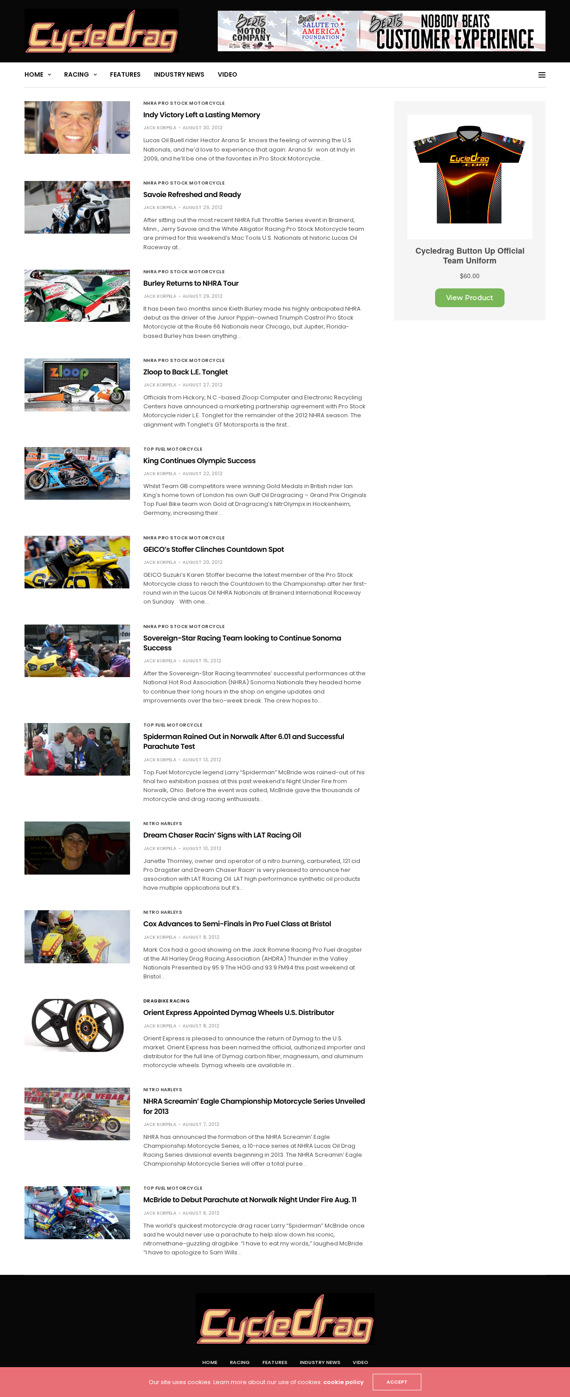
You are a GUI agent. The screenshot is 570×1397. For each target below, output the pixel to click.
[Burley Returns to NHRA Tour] (77, 296)
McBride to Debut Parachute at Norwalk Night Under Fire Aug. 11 (250, 1200)
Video (227, 74)
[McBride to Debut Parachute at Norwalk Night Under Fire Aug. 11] (77, 1212)
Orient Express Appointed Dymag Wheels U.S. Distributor (238, 1012)
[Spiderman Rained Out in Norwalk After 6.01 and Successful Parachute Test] (77, 749)
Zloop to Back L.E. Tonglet (185, 372)
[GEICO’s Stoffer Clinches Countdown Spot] (77, 562)
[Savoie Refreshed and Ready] (77, 207)
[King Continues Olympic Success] (77, 473)
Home (33, 74)
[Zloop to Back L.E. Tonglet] (77, 384)
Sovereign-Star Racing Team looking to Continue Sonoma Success (242, 643)
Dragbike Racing (166, 1001)
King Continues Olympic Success (199, 461)
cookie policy (343, 1382)
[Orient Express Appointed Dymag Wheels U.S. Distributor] (77, 1025)
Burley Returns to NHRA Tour (191, 283)
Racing (76, 74)
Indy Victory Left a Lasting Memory (201, 115)
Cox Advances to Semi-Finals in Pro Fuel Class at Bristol (237, 924)
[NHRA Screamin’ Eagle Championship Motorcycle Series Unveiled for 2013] (77, 1114)
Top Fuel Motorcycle (173, 449)
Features (125, 74)
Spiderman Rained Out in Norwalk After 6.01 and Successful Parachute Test (243, 741)
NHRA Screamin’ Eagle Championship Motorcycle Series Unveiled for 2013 (254, 1106)
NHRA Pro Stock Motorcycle (184, 103)
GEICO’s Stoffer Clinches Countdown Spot (213, 549)
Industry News (179, 74)
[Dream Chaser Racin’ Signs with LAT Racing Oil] (77, 848)
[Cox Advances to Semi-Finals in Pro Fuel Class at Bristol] (77, 936)
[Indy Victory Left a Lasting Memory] (77, 127)
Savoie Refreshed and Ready (192, 194)
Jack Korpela (159, 127)
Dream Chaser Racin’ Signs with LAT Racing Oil (222, 835)
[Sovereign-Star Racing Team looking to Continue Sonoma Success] (77, 651)
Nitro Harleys (163, 824)
